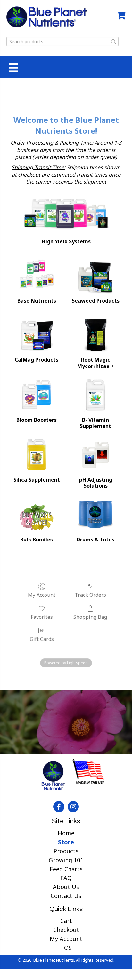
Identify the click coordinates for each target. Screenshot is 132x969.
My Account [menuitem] (66, 938)
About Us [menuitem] (66, 887)
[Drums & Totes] (95, 514)
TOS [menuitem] (66, 947)
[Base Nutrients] (36, 276)
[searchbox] (62, 42)
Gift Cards (42, 638)
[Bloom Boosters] (36, 395)
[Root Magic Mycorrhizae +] (95, 335)
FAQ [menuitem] (66, 878)
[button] (58, 806)
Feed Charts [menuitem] (66, 869)
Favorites (42, 616)
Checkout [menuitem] (66, 930)
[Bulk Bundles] (36, 514)
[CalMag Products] (36, 335)
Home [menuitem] (66, 833)
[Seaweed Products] (95, 276)
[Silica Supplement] (36, 455)
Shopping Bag (90, 616)
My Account (41, 594)
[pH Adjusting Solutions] (95, 455)
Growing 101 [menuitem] (66, 860)
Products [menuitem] (66, 851)
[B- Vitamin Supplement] (95, 395)
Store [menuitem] (66, 842)
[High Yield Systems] (66, 212)
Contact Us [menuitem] (66, 896)
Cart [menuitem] (66, 921)
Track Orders (90, 594)
